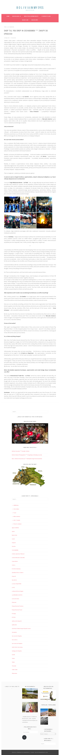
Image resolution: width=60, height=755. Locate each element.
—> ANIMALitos (15, 505)
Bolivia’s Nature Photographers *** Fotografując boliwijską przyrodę (27, 455)
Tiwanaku (14, 666)
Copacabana (15, 561)
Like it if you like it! (12, 686)
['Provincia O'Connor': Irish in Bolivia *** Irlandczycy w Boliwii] (52, 713)
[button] (12, 204)
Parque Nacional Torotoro (17, 606)
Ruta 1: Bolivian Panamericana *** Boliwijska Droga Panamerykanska (27, 458)
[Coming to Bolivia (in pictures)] (44, 721)
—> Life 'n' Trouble (16, 520)
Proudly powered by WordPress (20, 752)
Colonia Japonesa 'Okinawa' (18, 554)
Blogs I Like (25, 20)
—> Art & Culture (15, 509)
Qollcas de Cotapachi (17, 621)
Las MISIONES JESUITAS (17, 595)
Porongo (14, 613)
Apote (13, 531)
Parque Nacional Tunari (17, 610)
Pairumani (14, 602)
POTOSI (13, 617)
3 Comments (13, 37)
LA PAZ (13, 587)
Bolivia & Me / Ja (16, 16)
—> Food (14, 512)
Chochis (13, 546)
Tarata (13, 658)
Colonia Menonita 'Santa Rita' (18, 557)
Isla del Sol (14, 580)
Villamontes (14, 673)
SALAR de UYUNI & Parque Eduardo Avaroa (21, 628)
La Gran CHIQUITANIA (16, 583)
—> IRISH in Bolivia (16, 516)
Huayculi (14, 576)
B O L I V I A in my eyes (30, 7)
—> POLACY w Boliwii (16, 524)
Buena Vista (14, 535)
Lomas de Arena (15, 598)
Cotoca (13, 565)
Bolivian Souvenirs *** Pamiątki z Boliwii (20, 451)
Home (8, 16)
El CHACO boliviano (16, 568)
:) (24, 737)
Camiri (13, 539)
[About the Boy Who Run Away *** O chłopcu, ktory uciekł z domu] (44, 713)
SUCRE (13, 654)
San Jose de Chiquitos (17, 636)
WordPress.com (43, 752)
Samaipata (14, 632)
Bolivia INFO (34, 20)
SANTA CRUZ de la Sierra (17, 647)
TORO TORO (14, 669)
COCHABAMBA (15, 550)
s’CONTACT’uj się (46, 16)
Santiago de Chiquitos (17, 651)
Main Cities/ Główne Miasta (31, 16)
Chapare (14, 542)
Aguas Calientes (15, 527)
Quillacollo (14, 624)
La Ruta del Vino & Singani (17, 591)
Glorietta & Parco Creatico (17, 572)
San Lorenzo (14, 639)
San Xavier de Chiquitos (17, 643)
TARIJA (13, 662)
